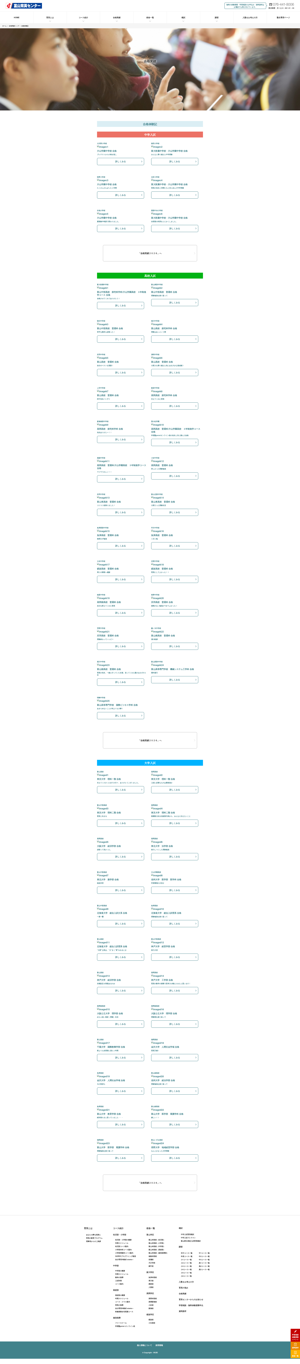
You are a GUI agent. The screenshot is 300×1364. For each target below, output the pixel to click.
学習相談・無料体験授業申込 (191, 1305)
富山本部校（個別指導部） (158, 1253)
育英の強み (183, 1287)
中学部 (116, 1265)
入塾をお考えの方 (250, 17)
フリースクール (121, 1323)
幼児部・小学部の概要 (123, 1240)
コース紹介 (83, 17)
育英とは (50, 17)
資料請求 (182, 1311)
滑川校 (151, 1280)
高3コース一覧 (204, 1269)
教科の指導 (119, 1277)
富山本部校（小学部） (157, 1243)
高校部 (116, 1290)
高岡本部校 (153, 1298)
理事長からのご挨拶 (93, 1241)
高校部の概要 (120, 1295)
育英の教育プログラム (94, 1238)
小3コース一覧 (186, 1266)
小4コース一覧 (186, 1269)
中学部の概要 (120, 1271)
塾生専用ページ (283, 17)
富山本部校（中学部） (157, 1246)
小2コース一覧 (186, 1263)
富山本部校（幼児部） (157, 1240)
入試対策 (118, 1280)
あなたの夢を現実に (93, 1234)
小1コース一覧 (186, 1259)
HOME (16, 17)
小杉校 (151, 1305)
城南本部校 (153, 1256)
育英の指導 (119, 1305)
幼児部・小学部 (119, 1234)
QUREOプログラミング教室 (125, 1256)
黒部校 (151, 1284)
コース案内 (119, 1284)
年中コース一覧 (186, 1253)
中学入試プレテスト (188, 1237)
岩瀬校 (151, 1259)
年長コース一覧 (186, 1256)
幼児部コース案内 (121, 1246)
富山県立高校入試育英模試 (191, 1241)
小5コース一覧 (186, 1273)
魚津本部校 (153, 1277)
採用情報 (159, 1345)
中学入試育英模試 (187, 1234)
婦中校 (151, 1266)
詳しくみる (120, 161)
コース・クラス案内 (122, 1301)
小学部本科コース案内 (123, 1249)
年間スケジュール (121, 1243)
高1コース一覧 (204, 1263)
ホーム (4, 26)
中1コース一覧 (204, 1253)
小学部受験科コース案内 (124, 1253)
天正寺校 (152, 1263)
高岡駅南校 (153, 1301)
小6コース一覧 (186, 1276)
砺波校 (151, 1319)
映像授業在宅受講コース (124, 1311)
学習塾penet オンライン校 (125, 1326)
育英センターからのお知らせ (191, 1299)
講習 (217, 17)
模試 (183, 17)
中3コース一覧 (204, 1259)
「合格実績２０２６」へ (150, 253)
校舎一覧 (150, 17)
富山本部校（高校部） (157, 1249)
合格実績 (116, 17)
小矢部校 (152, 1323)
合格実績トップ (14, 26)
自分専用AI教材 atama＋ (124, 1259)
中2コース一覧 (204, 1256)
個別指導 (117, 1317)
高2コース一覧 (204, 1266)
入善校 (151, 1287)
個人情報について (144, 1345)
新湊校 (151, 1308)
